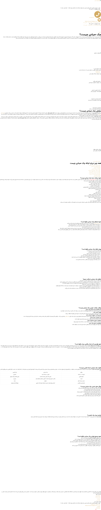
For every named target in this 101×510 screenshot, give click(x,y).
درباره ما (89, 22)
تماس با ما (85, 22)
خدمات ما (94, 22)
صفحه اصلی (98, 22)
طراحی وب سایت (89, 509)
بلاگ (91, 22)
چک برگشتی (67, 316)
